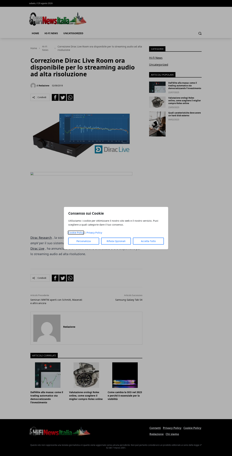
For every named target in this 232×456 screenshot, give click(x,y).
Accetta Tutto (148, 241)
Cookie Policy (76, 232)
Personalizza (83, 241)
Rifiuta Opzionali (116, 241)
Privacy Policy (94, 232)
